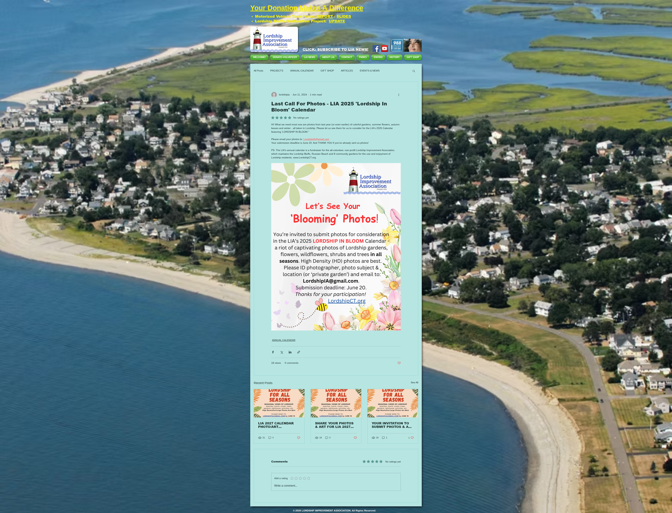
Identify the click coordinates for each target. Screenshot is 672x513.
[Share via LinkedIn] (290, 352)
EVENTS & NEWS (370, 70)
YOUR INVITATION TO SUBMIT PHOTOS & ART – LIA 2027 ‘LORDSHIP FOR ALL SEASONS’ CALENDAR (392, 425)
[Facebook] (376, 48)
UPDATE (337, 21)
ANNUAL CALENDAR (302, 70)
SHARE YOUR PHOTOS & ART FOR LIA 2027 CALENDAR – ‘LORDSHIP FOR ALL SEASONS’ (336, 425)
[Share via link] (298, 352)
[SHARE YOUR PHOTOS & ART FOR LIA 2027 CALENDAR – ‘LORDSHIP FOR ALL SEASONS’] (336, 403)
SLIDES (344, 16)
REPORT (324, 16)
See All (414, 382)
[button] (413, 70)
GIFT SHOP (327, 70)
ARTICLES (347, 70)
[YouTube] (384, 48)
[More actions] (399, 95)
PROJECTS (276, 70)
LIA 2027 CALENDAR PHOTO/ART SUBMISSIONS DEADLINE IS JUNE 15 (277, 425)
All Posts (258, 70)
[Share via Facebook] (273, 352)
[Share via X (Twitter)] (281, 352)
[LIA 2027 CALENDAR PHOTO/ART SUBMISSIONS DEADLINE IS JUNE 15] (279, 403)
